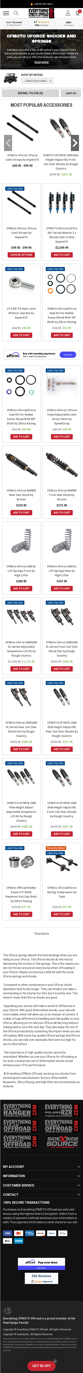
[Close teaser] (55, 1361)
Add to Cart (62, 254)
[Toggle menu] (6, 13)
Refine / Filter (30, 93)
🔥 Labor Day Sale (41, 4)
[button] (41, 1366)
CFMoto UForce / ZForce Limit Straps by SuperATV (22, 157)
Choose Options (21, 254)
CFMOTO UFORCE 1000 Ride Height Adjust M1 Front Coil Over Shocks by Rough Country (60, 162)
